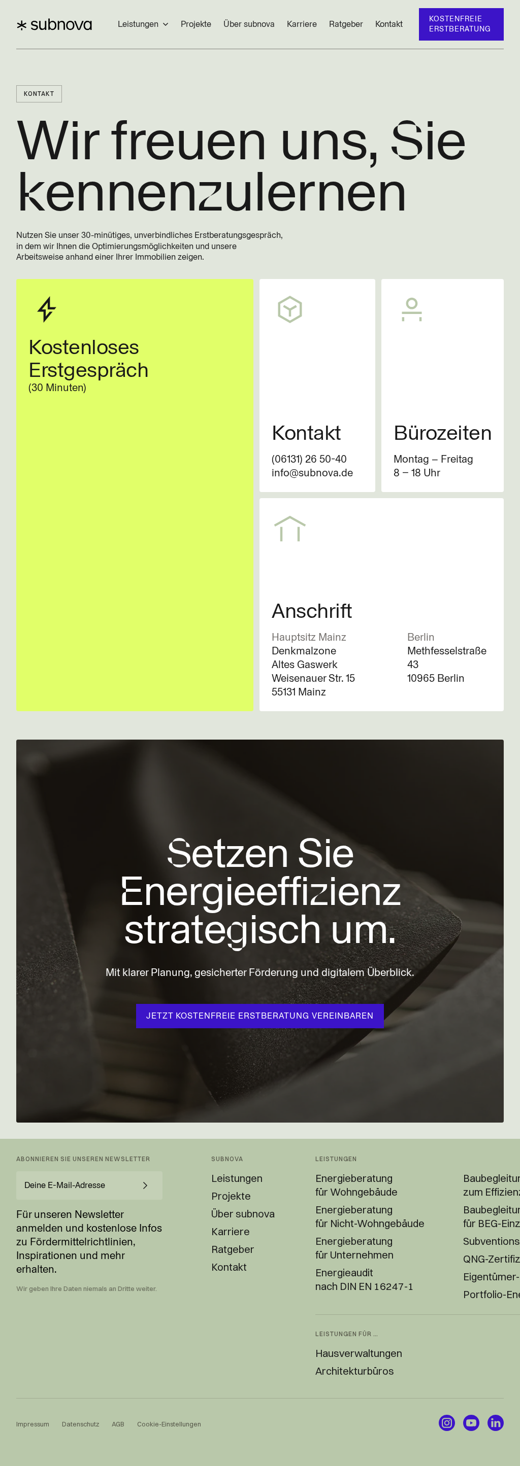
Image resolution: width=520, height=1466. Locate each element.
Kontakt (389, 24)
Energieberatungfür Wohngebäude (356, 1185)
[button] (143, 24)
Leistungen (237, 1178)
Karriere (302, 24)
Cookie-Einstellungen (169, 1424)
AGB (118, 1424)
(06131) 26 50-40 (309, 459)
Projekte (196, 24)
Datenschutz (80, 1424)
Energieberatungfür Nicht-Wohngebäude (370, 1216)
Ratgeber (346, 24)
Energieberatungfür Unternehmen (354, 1248)
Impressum (32, 1424)
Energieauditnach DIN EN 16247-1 (364, 1279)
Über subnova (249, 24)
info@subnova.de (312, 473)
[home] (54, 24)
